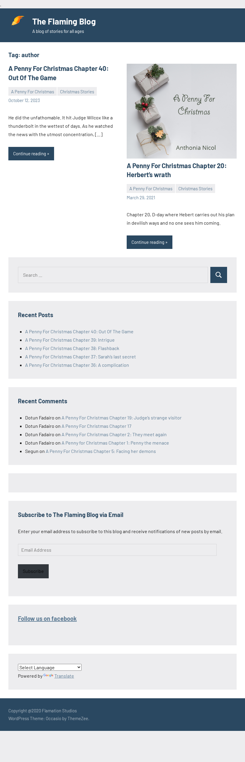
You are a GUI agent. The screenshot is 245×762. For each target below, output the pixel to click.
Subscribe (33, 571)
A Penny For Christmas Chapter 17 (96, 426)
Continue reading (29, 153)
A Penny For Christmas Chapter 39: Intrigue (70, 340)
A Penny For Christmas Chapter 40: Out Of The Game (79, 331)
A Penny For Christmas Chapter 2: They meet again (114, 434)
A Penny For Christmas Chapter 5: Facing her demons (101, 451)
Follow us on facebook (47, 618)
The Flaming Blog (64, 21)
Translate (64, 676)
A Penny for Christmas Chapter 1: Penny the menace (115, 442)
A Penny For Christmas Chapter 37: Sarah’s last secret (80, 356)
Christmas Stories (77, 91)
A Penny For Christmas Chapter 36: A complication (77, 365)
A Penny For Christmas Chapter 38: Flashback (72, 348)
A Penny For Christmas (32, 91)
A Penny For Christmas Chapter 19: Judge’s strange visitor (122, 417)
